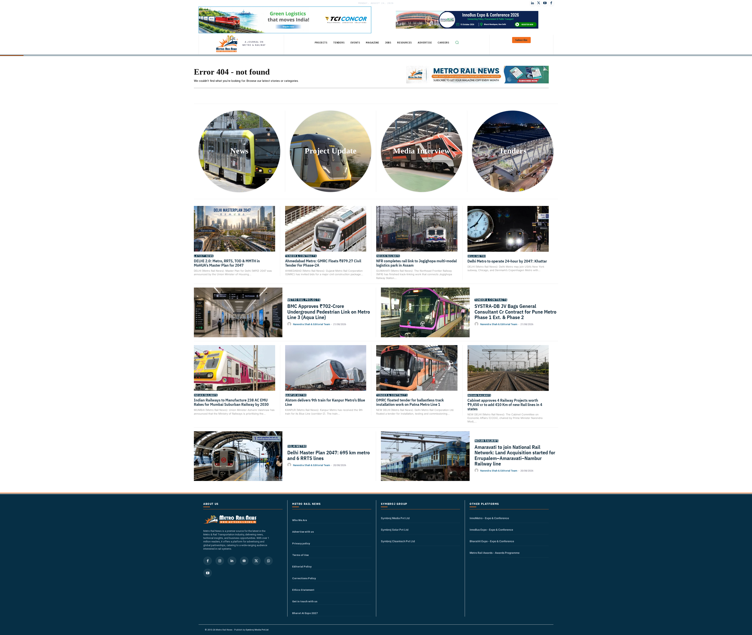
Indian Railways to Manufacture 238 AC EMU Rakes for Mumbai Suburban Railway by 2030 (231, 402)
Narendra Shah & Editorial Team (311, 324)
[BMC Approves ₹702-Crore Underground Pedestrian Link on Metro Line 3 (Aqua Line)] (238, 318)
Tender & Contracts (301, 256)
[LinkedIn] (532, 3)
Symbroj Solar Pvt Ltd (394, 529)
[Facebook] (551, 3)
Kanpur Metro (295, 395)
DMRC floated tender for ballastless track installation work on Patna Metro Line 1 (410, 402)
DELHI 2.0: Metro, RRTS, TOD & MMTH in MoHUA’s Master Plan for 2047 (227, 263)
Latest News (203, 256)
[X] (256, 561)
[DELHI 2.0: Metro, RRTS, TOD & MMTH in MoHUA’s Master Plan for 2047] (234, 234)
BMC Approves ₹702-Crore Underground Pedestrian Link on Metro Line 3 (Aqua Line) (328, 311)
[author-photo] (289, 324)
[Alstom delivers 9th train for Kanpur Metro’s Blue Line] (325, 373)
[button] (457, 42)
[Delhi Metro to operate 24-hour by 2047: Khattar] (508, 234)
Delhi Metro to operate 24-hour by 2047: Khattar (507, 261)
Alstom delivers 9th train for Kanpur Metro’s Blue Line (325, 402)
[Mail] (244, 561)
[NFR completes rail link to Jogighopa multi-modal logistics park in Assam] (416, 234)
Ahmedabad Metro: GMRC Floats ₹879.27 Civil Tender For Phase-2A (323, 263)
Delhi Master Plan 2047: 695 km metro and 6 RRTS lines (328, 455)
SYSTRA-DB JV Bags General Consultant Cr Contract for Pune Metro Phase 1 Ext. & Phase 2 (515, 311)
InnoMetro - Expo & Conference (489, 518)
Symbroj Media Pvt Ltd (395, 518)
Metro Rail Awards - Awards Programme (495, 552)
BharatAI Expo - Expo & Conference (492, 541)
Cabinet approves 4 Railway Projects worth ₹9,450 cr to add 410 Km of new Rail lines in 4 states (504, 404)
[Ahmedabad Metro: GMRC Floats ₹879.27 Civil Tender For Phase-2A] (325, 234)
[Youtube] (545, 3)
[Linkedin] (232, 561)
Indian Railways (388, 256)
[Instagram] (219, 561)
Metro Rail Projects (303, 300)
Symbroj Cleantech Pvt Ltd (398, 541)
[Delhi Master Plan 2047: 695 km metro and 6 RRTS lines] (238, 462)
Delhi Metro (476, 256)
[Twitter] (539, 3)
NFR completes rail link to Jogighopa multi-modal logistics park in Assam (416, 263)
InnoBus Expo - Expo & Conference (491, 529)
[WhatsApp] (268, 561)
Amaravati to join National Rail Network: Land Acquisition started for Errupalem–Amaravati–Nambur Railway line (515, 455)
